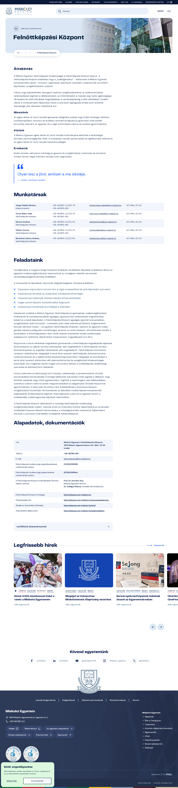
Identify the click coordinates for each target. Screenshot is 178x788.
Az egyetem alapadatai (57, 728)
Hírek (147, 736)
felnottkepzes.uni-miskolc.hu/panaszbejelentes (86, 500)
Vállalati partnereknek (92, 700)
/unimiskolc (41, 661)
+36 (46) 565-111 (17, 721)
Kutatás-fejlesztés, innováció (158, 728)
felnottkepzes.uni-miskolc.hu (77, 494)
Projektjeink (82, 2)
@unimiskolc (144, 661)
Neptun (124, 2)
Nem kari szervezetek (31, 29)
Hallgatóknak (68, 700)
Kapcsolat (63, 735)
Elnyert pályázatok (17, 735)
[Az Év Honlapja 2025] (31, 754)
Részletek (12, 781)
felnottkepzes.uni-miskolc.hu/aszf (80, 505)
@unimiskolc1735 (89, 661)
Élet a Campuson (153, 720)
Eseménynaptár (152, 740)
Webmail (149, 747)
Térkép (11, 728)
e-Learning (137, 2)
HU (168, 2)
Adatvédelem (144, 783)
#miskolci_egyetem (117, 661)
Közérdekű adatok (155, 2)
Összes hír (159, 545)
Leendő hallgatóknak (45, 700)
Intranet (96, 2)
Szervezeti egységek (28, 52)
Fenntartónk (55, 2)
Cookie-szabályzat (163, 783)
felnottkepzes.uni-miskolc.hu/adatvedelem (84, 511)
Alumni (69, 2)
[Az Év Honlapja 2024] (13, 754)
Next (160, 627)
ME (18, 53)
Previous (153, 627)
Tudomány (150, 724)
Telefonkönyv (111, 2)
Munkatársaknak (118, 700)
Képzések (149, 716)
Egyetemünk (23, 52)
